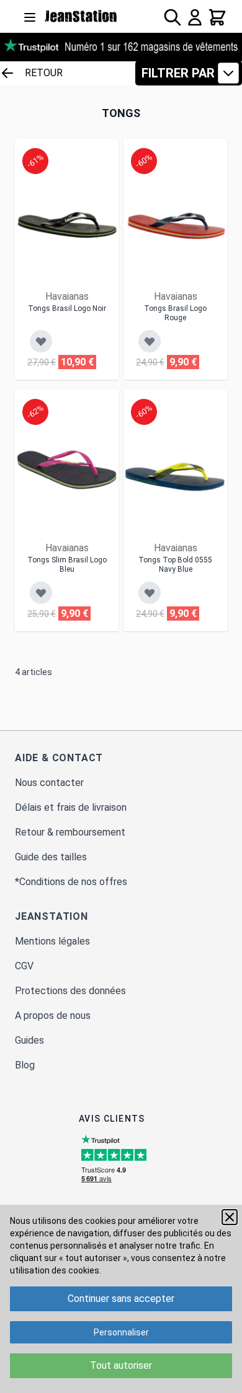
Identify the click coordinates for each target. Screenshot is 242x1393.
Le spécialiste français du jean (81, 16)
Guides (29, 1040)
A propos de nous (53, 1015)
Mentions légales (52, 941)
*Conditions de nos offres (71, 882)
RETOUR (44, 73)
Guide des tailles (51, 857)
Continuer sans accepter (121, 1298)
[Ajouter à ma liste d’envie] (41, 341)
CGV (24, 966)
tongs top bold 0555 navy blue (175, 565)
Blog (25, 1065)
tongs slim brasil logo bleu (67, 565)
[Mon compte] (195, 17)
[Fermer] (229, 1217)
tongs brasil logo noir (67, 308)
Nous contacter (49, 782)
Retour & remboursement (70, 832)
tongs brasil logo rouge (175, 313)
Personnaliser (121, 1332)
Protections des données (70, 991)
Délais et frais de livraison (71, 807)
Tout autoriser (121, 1365)
